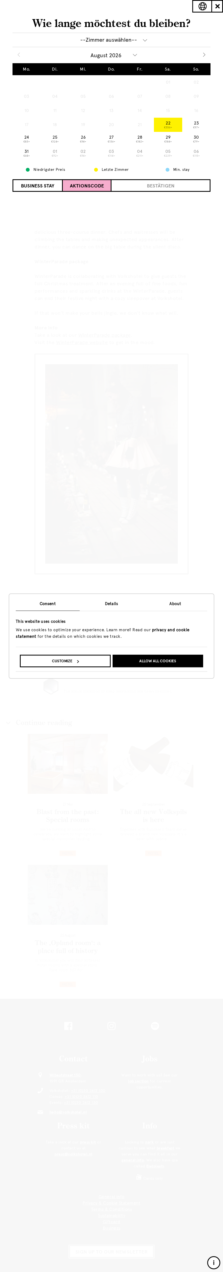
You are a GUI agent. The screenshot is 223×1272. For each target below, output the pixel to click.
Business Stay (37, 186)
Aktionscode (87, 186)
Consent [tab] (48, 603)
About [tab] (175, 603)
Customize (62, 661)
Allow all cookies (157, 661)
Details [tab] (111, 603)
